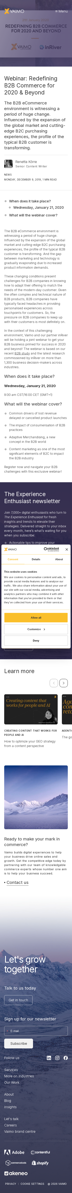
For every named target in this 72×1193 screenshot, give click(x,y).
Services (11, 1070)
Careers (10, 1125)
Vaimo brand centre (19, 1131)
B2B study (22, 353)
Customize (34, 629)
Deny (36, 640)
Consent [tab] (13, 559)
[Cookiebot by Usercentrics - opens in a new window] (44, 549)
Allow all (36, 617)
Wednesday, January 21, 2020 (38, 207)
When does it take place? (30, 201)
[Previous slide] (54, 683)
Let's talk (11, 1119)
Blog (7, 1101)
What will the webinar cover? (33, 215)
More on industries (19, 1076)
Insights (10, 1107)
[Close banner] (67, 549)
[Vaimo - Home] (14, 11)
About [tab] (59, 559)
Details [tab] (36, 559)
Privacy (10, 1183)
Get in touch (18, 1000)
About (9, 1094)
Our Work (11, 1082)
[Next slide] (63, 683)
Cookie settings (32, 1183)
